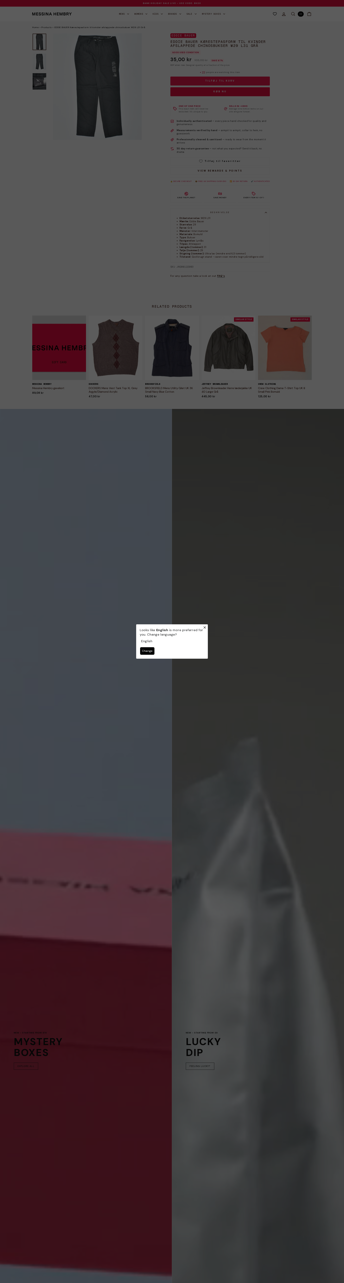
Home (35, 27)
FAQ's (221, 275)
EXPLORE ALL (26, 1066)
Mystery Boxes (212, 14)
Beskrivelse (220, 212)
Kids (156, 14)
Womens (139, 14)
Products (46, 27)
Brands (173, 14)
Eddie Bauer (183, 35)
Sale (190, 14)
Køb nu (220, 91)
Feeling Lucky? (200, 1066)
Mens (122, 14)
